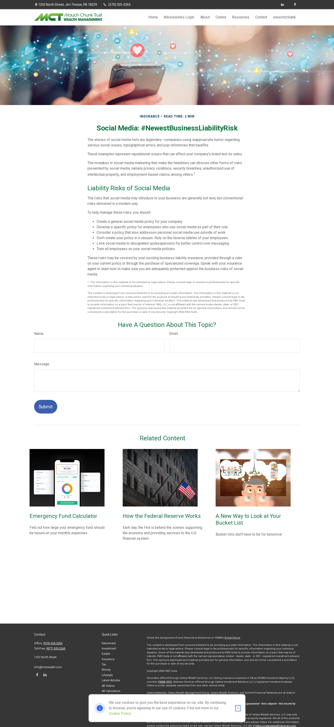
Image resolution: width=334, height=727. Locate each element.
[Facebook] (295, 4)
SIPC (169, 681)
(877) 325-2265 (55, 648)
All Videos (108, 685)
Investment (109, 648)
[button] (153, 17)
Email (173, 333)
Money (106, 669)
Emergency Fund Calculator (63, 516)
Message (41, 364)
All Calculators (111, 691)
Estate (106, 653)
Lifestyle (107, 675)
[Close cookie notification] (238, 708)
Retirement (109, 643)
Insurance (108, 659)
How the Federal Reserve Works (162, 516)
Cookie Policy (120, 713)
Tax (104, 664)
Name (38, 333)
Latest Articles (111, 680)
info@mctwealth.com (48, 667)
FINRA (161, 681)
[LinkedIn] (282, 4)
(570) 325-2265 (119, 4)
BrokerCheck (232, 637)
